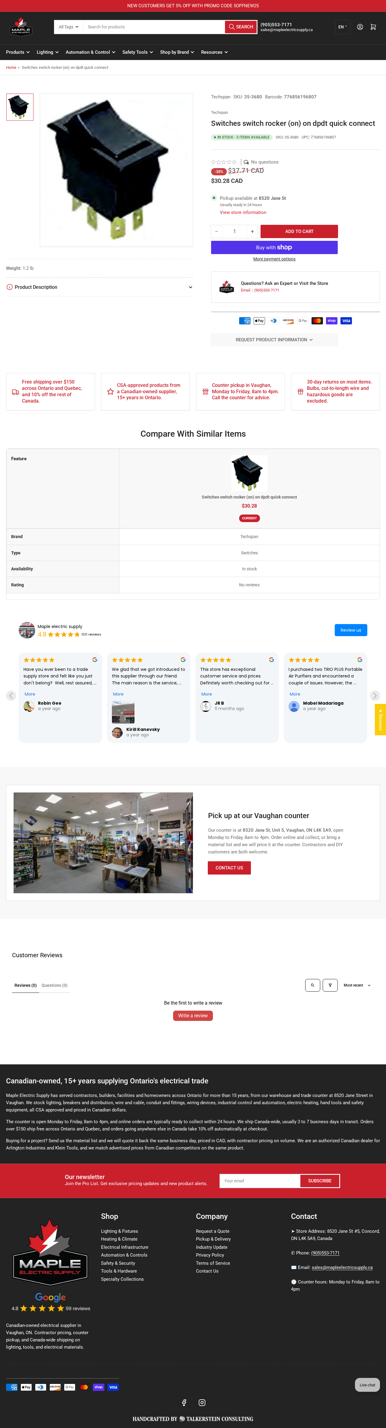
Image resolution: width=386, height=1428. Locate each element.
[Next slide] (375, 696)
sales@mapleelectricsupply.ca (342, 1267)
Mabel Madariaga (235, 703)
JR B (131, 703)
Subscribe (319, 1181)
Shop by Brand (174, 52)
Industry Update (211, 1247)
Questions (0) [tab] (55, 985)
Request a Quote (212, 1231)
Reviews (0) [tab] (25, 985)
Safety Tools (135, 52)
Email (246, 290)
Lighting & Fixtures (119, 1231)
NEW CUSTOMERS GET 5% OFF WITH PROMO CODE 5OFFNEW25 (193, 5)
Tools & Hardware (119, 1271)
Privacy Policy (210, 1255)
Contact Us (229, 868)
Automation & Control (88, 52)
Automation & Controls (124, 1255)
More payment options (274, 259)
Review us (351, 630)
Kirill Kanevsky (54, 729)
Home (11, 67)
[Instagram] (202, 1402)
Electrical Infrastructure (124, 1247)
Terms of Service (213, 1263)
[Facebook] (184, 1402)
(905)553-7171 (266, 290)
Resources (212, 52)
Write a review (193, 1015)
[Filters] (330, 985)
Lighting (45, 52)
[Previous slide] (11, 696)
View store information (243, 212)
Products (15, 52)
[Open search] (312, 985)
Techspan (220, 97)
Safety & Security (118, 1263)
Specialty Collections (122, 1279)
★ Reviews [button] (380, 720)
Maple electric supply (60, 626)
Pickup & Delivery (213, 1239)
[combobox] (170, 27)
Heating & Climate (119, 1239)
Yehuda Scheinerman (328, 703)
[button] (224, 162)
